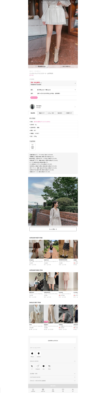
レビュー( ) (51, 113)
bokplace (46, 324)
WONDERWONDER (63, 260)
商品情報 (33, 113)
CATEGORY (33, 391)
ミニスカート (37, 71)
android (38, 356)
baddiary (61, 324)
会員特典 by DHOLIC (53, 340)
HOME (53, 391)
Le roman (61, 292)
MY (72, 391)
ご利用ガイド (69, 113)
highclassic (46, 260)
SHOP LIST (43, 391)
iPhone (32, 356)
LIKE (63, 391)
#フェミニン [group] (34, 97)
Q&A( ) (60, 113)
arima (30, 324)
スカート (31, 71)
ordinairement (47, 292)
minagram (31, 260)
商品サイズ (41, 113)
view (75, 106)
